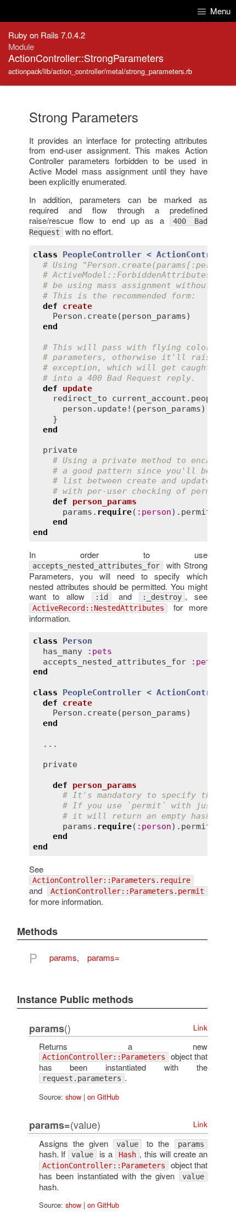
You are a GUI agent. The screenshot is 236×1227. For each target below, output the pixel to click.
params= (103, 957)
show (73, 1096)
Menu (219, 10)
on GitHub (103, 1096)
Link (200, 1027)
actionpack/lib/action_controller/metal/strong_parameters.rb (100, 71)
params (63, 957)
